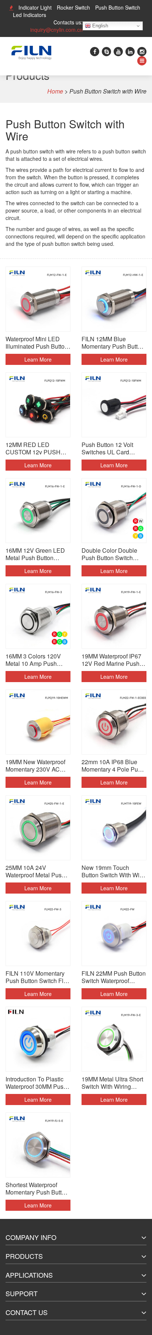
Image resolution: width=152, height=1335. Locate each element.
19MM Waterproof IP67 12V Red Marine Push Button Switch (111, 660)
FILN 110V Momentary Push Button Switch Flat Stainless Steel (37, 977)
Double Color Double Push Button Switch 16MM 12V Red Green (111, 554)
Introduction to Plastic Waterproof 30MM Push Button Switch (36, 1082)
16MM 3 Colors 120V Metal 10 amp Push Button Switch (33, 660)
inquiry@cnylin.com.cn (56, 29)
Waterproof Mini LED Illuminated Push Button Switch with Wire (37, 342)
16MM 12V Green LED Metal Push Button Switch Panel (35, 554)
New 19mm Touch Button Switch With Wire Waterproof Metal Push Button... (113, 871)
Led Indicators (29, 14)
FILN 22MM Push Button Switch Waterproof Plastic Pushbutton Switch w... (114, 977)
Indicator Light (35, 7)
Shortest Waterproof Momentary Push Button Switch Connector (37, 1188)
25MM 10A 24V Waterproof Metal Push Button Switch (35, 871)
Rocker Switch (73, 7)
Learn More (38, 359)
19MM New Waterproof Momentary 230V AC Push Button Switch (35, 765)
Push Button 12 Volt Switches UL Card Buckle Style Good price (113, 448)
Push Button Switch (117, 7)
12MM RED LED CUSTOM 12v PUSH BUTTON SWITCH (33, 448)
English (99, 25)
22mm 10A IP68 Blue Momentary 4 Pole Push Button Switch (113, 765)
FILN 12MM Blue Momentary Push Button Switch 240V (113, 342)
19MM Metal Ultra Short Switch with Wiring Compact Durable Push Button (112, 1082)
